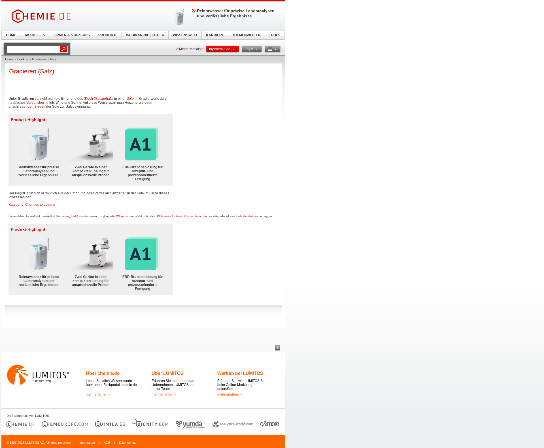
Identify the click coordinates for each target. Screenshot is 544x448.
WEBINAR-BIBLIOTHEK (145, 35)
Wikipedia (122, 216)
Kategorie (16, 205)
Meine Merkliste (191, 49)
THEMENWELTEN (246, 35)
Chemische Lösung (40, 205)
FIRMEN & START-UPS (72, 35)
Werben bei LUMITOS (240, 373)
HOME (11, 35)
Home (9, 59)
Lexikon (22, 59)
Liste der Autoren (247, 216)
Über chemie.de (103, 373)
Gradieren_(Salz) (67, 216)
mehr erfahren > (98, 394)
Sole (130, 99)
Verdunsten (35, 103)
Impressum (87, 442)
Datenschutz (128, 442)
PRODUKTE (108, 35)
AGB (107, 442)
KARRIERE (215, 35)
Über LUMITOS (168, 373)
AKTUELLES (35, 35)
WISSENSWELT (185, 35)
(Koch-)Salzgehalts (98, 99)
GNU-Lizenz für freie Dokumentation (179, 216)
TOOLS (274, 35)
